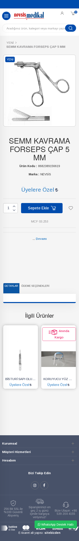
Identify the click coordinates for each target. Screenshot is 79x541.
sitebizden (52, 532)
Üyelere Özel (37, 190)
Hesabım (9, 460)
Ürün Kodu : (28, 166)
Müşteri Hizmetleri (16, 452)
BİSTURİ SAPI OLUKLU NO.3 (21, 379)
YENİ (10, 42)
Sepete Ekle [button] (39, 208)
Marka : (34, 174)
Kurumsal (9, 443)
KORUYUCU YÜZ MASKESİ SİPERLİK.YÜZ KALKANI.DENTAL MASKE (59, 379)
